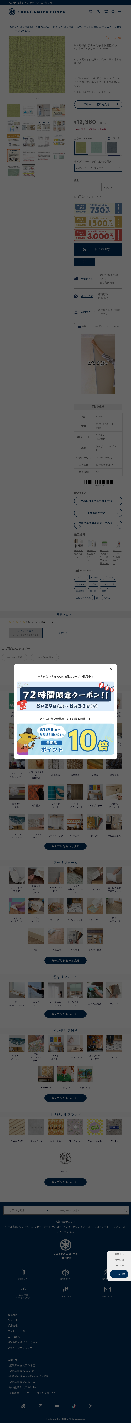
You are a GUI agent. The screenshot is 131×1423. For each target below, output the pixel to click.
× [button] (111, 669)
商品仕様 (119, 1254)
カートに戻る (119, 1274)
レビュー (119, 1265)
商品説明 (119, 1260)
